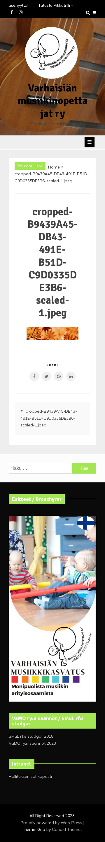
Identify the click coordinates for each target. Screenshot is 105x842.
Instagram (20, 12)
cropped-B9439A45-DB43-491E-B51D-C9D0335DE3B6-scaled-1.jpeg (48, 418)
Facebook (12, 12)
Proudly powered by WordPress (52, 822)
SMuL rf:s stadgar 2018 (31, 736)
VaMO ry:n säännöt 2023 (32, 743)
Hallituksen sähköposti (30, 776)
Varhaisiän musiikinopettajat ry (53, 101)
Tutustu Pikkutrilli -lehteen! (62, 5)
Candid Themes (67, 829)
